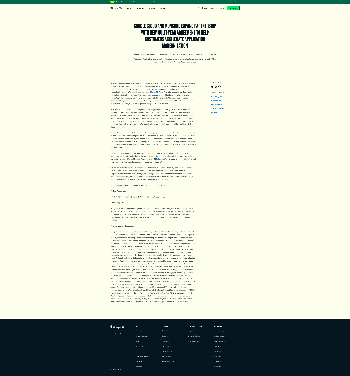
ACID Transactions (219, 351)
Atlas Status (165, 341)
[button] (205, 8)
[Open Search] (198, 8)
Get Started (233, 8)
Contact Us (165, 331)
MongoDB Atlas (192, 331)
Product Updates (167, 346)
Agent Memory (218, 361)
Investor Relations (141, 336)
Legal (137, 341)
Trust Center (139, 361)
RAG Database (218, 346)
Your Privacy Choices (171, 361)
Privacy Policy (140, 346)
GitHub (138, 351)
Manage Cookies (167, 356)
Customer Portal (167, 336)
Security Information (142, 356)
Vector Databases (219, 331)
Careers (138, 331)
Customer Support (167, 351)
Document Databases (220, 341)
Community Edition (193, 341)
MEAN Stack (217, 366)
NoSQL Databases (219, 336)
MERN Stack (217, 356)
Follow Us (139, 366)
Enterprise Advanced (194, 336)
